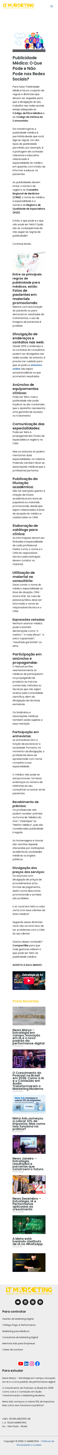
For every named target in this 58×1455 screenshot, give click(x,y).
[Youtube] (18, 1302)
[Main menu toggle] (51, 6)
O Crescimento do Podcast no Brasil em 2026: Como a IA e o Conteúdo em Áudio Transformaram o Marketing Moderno (28, 1081)
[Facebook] (40, 1302)
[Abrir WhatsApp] (50, 1447)
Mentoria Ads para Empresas (18, 1343)
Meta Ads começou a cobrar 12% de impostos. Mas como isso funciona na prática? (29, 1123)
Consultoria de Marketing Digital (20, 1337)
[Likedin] (25, 1302)
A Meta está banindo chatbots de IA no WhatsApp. (28, 1241)
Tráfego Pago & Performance (19, 1325)
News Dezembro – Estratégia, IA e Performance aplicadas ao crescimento (27, 1203)
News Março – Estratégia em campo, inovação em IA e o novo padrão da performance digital (28, 1037)
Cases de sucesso (12, 1349)
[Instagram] (33, 1302)
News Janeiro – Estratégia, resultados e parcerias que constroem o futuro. (28, 1163)
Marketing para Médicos (15, 1331)
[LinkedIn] (26, 1363)
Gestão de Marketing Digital (18, 1318)
